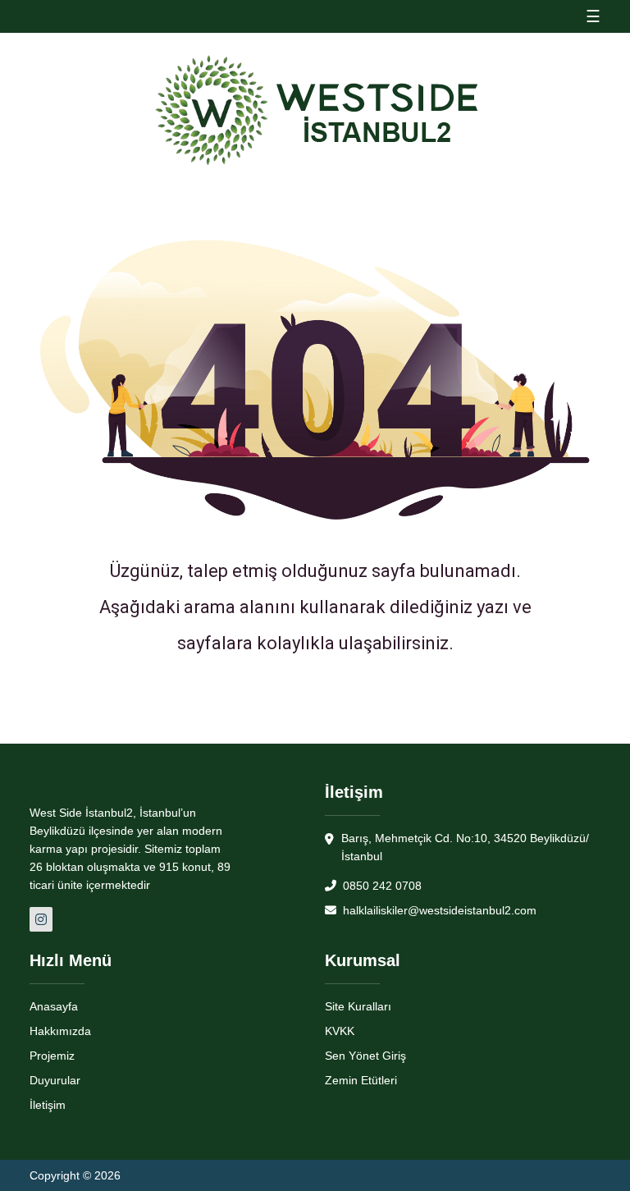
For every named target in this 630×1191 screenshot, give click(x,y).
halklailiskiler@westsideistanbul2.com (438, 910)
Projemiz (52, 1055)
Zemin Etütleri (361, 1080)
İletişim (48, 1104)
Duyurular (55, 1080)
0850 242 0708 (381, 885)
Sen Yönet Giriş (365, 1055)
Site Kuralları (358, 1006)
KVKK (339, 1031)
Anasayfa (54, 1006)
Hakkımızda (60, 1031)
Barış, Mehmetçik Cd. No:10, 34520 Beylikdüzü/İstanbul (465, 847)
